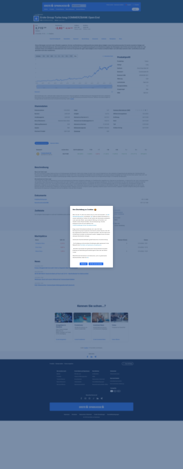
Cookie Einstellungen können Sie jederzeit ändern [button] (85, 225)
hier (88, 257)
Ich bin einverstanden (96, 264)
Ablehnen (83, 264)
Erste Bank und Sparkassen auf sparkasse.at (90, 245)
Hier (92, 216)
